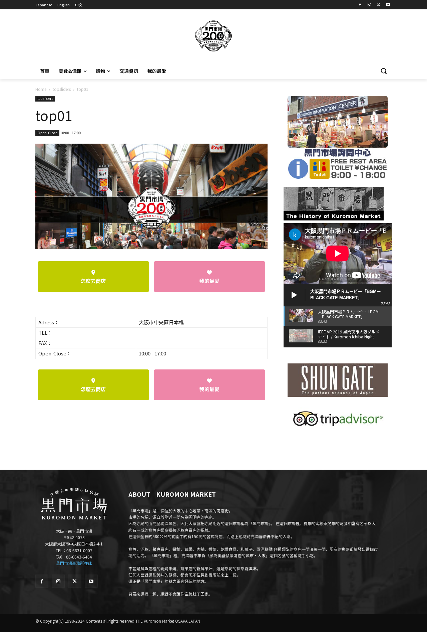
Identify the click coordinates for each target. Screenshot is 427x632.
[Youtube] (388, 5)
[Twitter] (378, 5)
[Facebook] (360, 5)
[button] (384, 71)
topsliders (62, 89)
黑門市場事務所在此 (74, 563)
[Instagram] (369, 5)
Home (40, 89)
